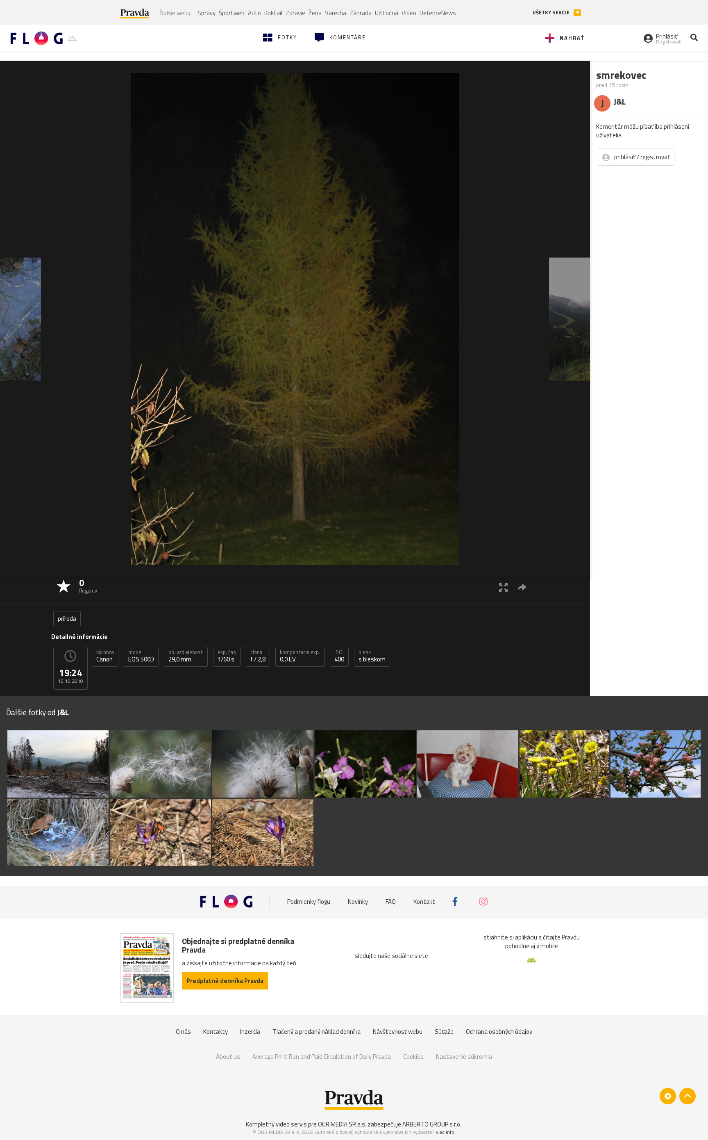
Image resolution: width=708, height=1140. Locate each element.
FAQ (391, 901)
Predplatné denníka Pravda (224, 980)
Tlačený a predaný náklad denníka (316, 1031)
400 (339, 656)
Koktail (273, 13)
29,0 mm (185, 656)
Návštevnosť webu (397, 1031)
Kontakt (424, 901)
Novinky (358, 901)
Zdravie (295, 13)
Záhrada (360, 13)
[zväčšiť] (503, 587)
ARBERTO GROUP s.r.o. (431, 1124)
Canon (105, 656)
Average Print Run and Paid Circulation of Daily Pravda (321, 1056)
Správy (206, 13)
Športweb (232, 13)
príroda (67, 618)
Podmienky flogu (308, 901)
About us (228, 1056)
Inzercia (250, 1031)
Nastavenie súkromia (464, 1056)
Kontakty (215, 1031)
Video (409, 13)
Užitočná (386, 13)
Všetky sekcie (552, 12)
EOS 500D (141, 656)
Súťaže (444, 1031)
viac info (445, 1132)
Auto (254, 13)
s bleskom (372, 656)
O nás (183, 1031)
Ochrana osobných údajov (499, 1031)
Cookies (413, 1056)
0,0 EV (300, 656)
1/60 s (227, 656)
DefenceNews (438, 13)
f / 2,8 (258, 656)
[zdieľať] (522, 587)
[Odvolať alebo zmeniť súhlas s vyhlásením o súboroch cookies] (668, 1096)
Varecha (335, 13)
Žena (315, 13)
